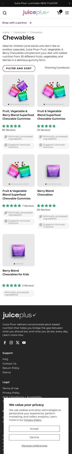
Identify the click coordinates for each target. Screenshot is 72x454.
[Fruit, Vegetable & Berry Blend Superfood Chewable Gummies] (19, 91)
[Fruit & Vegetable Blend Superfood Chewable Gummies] (53, 91)
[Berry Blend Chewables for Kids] (19, 250)
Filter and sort (19, 68)
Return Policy (11, 368)
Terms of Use (11, 388)
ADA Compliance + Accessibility (22, 397)
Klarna (7, 372)
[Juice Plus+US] (36, 12)
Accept (34, 428)
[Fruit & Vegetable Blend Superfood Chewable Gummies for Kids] (19, 170)
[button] (5, 13)
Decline (34, 437)
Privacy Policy (11, 392)
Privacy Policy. (33, 420)
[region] (19, 91)
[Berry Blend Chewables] (53, 170)
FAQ (5, 359)
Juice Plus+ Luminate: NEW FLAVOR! (36, 3)
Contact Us (9, 363)
